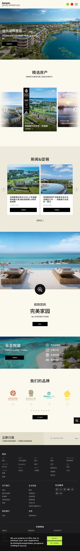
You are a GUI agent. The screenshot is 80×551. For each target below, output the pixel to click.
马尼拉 (20, 470)
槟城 (3, 477)
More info (23, 545)
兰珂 (68, 470)
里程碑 (4, 496)
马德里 (36, 470)
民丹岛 (4, 467)
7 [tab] (46, 410)
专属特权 (32, 493)
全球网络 (32, 496)
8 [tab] (48, 410)
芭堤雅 (52, 471)
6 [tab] (77, 39)
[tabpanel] (40, 33)
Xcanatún (21, 464)
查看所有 (39, 220)
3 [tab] (77, 32)
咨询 (3, 515)
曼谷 (52, 460)
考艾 (52, 464)
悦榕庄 (4, 530)
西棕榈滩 (69, 460)
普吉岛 (52, 475)
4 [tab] (77, 34)
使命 (3, 490)
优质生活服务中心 (35, 506)
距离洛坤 (53, 468)
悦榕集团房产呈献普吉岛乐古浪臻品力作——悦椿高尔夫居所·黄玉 (55, 199)
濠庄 (68, 467)
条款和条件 (32, 515)
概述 (30, 490)
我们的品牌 (6, 493)
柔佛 (3, 473)
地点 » (40, 324)
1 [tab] (77, 27)
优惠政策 (32, 499)
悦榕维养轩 (58, 530)
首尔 (36, 464)
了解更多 (23, 210)
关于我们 (40, 417)
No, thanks (54, 543)
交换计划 (32, 503)
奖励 (3, 503)
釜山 (36, 460)
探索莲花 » (9, 44)
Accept (54, 538)
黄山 (3, 460)
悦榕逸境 (31, 530)
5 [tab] (77, 37)
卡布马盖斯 (22, 460)
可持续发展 (6, 499)
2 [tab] (77, 29)
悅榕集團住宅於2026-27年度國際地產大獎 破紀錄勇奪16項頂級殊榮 (23, 199)
